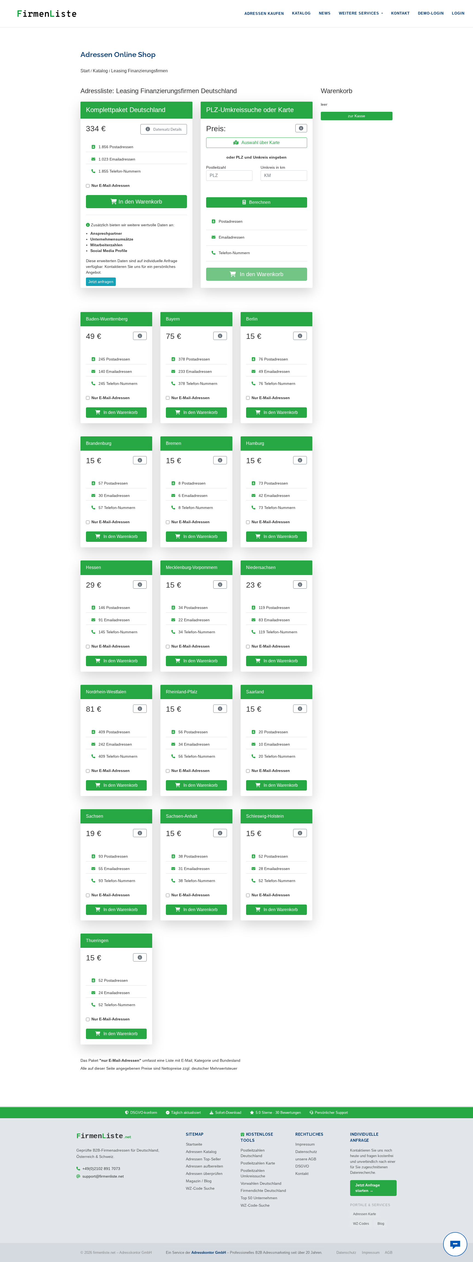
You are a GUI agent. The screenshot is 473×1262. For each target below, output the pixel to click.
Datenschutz (306, 1152)
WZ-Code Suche (200, 1188)
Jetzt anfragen (100, 281)
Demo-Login (431, 13)
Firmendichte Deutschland (263, 1191)
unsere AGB (305, 1159)
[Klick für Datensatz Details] (301, 128)
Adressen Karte (364, 1214)
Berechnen (259, 202)
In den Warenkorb (139, 202)
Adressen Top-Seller (203, 1159)
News (325, 13)
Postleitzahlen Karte (258, 1163)
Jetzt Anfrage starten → (367, 1188)
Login (458, 13)
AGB (389, 1252)
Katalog (301, 13)
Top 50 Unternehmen (259, 1198)
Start (85, 70)
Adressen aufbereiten (204, 1166)
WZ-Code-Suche (255, 1205)
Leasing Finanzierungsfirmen (139, 70)
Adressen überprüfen (204, 1174)
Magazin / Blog (199, 1181)
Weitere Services (359, 13)
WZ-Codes (361, 1224)
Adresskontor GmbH (208, 1252)
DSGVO (302, 1166)
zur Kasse (356, 116)
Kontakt (400, 13)
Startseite (194, 1144)
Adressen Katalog (201, 1152)
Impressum (305, 1144)
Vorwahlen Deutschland (261, 1183)
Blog (380, 1224)
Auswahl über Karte (260, 142)
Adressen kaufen (264, 14)
